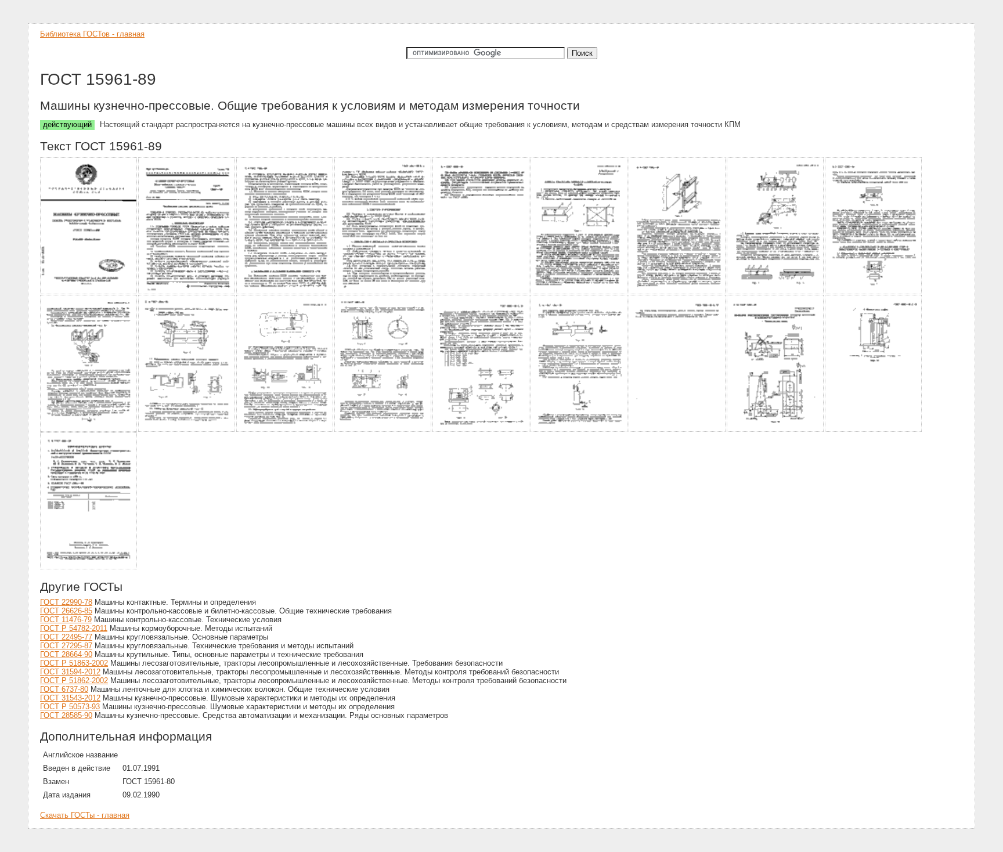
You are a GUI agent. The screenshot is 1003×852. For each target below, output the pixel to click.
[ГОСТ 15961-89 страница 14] (481, 429)
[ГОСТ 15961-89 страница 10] (89, 429)
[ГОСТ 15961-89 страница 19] (89, 567)
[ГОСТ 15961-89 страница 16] (678, 429)
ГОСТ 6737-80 (64, 689)
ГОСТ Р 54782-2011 (73, 628)
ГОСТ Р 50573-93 (70, 706)
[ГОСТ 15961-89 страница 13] (383, 429)
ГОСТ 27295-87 (66, 645)
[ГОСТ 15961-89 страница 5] (481, 292)
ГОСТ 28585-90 (66, 715)
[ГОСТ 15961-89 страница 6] (580, 292)
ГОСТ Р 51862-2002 (74, 680)
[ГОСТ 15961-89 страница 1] (89, 292)
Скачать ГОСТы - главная (84, 815)
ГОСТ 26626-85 (66, 610)
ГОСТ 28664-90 (66, 654)
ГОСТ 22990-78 (66, 602)
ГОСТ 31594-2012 (70, 671)
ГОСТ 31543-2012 (70, 698)
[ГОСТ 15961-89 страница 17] (776, 429)
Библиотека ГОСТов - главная (92, 34)
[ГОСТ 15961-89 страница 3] (285, 292)
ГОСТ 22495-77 (66, 637)
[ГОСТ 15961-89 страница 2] (187, 292)
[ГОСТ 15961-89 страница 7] (678, 292)
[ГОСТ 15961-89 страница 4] (383, 292)
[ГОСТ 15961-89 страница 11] (187, 429)
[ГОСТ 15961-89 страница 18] (874, 429)
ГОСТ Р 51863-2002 (74, 663)
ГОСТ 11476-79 (66, 619)
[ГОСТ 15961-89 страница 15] (580, 429)
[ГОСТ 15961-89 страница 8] (776, 292)
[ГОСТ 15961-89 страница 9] (874, 292)
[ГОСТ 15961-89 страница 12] (285, 429)
